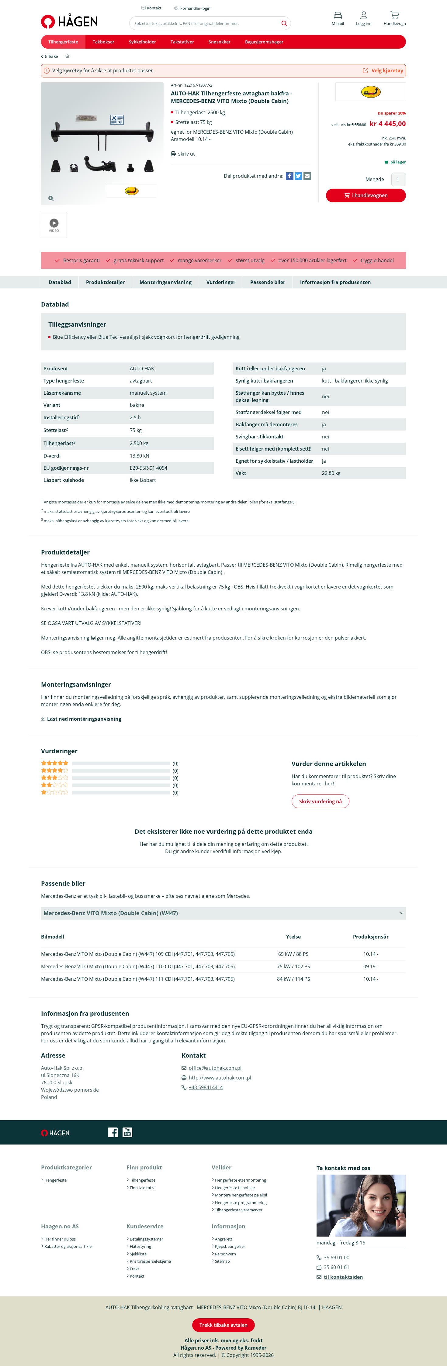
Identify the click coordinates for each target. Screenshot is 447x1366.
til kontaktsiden (343, 1277)
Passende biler (267, 282)
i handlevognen (370, 195)
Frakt (134, 1269)
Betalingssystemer (146, 1239)
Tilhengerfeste (63, 42)
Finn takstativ (142, 1187)
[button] (364, 17)
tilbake (51, 56)
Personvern (225, 1254)
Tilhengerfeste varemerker (238, 1210)
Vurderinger (220, 282)
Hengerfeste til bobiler (235, 1187)
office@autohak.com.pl (215, 1068)
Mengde (375, 179)
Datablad (60, 282)
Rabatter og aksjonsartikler (68, 1246)
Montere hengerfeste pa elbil (241, 1195)
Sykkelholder (142, 42)
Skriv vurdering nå (320, 801)
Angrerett (223, 1239)
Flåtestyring (140, 1246)
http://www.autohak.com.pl (220, 1077)
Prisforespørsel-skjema (150, 1261)
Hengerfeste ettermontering (240, 1180)
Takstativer (182, 42)
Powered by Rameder (240, 1347)
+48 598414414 (206, 1087)
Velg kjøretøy (386, 70)
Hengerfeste (55, 1180)
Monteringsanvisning (166, 282)
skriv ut (186, 153)
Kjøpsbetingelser (230, 1246)
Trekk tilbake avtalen (223, 1325)
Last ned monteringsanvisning (84, 719)
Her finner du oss (60, 1239)
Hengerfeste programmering (241, 1202)
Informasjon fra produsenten (335, 282)
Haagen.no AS (60, 1226)
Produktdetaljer (105, 282)
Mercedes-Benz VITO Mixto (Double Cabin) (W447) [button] (110, 913)
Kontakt (137, 1276)
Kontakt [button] (154, 8)
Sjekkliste (138, 1254)
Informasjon (228, 1226)
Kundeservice (145, 1226)
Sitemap (222, 1261)
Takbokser (103, 42)
